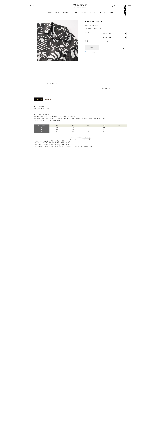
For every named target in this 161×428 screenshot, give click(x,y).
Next (79, 51)
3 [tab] (52, 83)
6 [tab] (61, 83)
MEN (57, 12)
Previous (35, 51)
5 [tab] (58, 83)
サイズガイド (106, 88)
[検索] (112, 6)
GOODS (74, 12)
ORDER (83, 12)
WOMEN (65, 12)
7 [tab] (64, 83)
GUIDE (102, 12)
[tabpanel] (57, 40)
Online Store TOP (38, 18)
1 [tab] (46, 83)
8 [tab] (67, 83)
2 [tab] (49, 83)
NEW (50, 12)
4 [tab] (55, 83)
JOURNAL (93, 12)
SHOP (111, 12)
